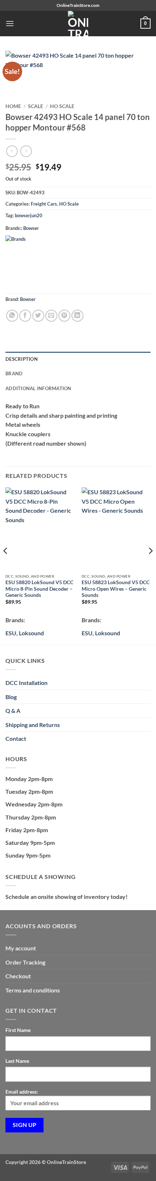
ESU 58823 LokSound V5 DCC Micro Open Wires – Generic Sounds (115, 588)
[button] (9, 23)
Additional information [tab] (38, 388)
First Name (17, 1030)
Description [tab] (21, 359)
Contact (15, 738)
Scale (35, 106)
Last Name (17, 1061)
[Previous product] (26, 151)
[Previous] (5, 565)
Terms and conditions (32, 990)
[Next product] (11, 151)
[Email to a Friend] (51, 316)
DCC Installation (26, 682)
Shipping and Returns (32, 724)
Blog (11, 696)
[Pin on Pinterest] (64, 316)
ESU (10, 632)
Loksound (31, 632)
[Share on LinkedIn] (77, 316)
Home (13, 106)
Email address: (21, 1092)
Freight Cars (44, 204)
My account (20, 948)
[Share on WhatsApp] (12, 316)
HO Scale (62, 106)
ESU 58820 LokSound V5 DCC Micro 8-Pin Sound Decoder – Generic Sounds (39, 588)
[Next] (150, 565)
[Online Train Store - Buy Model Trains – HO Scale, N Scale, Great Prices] (78, 23)
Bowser (31, 228)
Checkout (18, 976)
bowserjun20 (28, 215)
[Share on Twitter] (38, 316)
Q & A (12, 710)
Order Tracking (25, 962)
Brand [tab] (13, 373)
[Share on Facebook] (25, 316)
